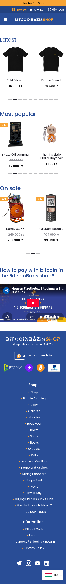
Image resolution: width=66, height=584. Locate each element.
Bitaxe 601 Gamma (15, 154)
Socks (34, 436)
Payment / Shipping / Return (34, 542)
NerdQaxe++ (15, 229)
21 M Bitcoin (15, 80)
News (34, 486)
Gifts (34, 455)
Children (34, 411)
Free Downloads (34, 512)
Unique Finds (34, 480)
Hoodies (34, 417)
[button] (9, 99)
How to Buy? (34, 493)
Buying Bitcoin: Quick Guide (34, 499)
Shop (34, 392)
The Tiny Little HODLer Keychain (50, 156)
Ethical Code (34, 529)
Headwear (34, 423)
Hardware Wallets (34, 461)
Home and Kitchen (34, 468)
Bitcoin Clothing (34, 398)
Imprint (34, 535)
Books (34, 442)
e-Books (34, 449)
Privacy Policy (34, 548)
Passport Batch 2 (50, 229)
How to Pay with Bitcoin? (34, 505)
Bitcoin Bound (51, 80)
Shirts (34, 430)
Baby (34, 405)
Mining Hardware (34, 474)
